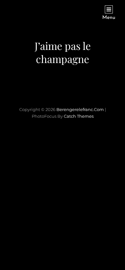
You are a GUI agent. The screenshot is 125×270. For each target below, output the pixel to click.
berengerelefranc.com (80, 109)
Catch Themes (79, 116)
